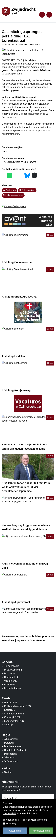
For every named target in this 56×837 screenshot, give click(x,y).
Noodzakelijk (12, 820)
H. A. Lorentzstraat (27, 190)
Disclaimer (9, 673)
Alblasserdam (11, 739)
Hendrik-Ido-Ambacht (15, 750)
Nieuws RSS (10, 702)
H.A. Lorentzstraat (11, 162)
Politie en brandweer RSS (17, 706)
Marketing (11, 823)
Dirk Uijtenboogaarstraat (13, 195)
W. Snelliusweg (28, 162)
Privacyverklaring (13, 670)
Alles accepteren (41, 831)
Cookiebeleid (11, 677)
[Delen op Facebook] (4, 175)
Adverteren (9, 684)
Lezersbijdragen (12, 688)
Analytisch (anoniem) (36, 820)
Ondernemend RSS (14, 713)
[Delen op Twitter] (15, 175)
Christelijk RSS (12, 717)
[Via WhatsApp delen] (9, 175)
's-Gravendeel (11, 761)
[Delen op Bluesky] (27, 175)
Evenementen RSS (14, 721)
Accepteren (15, 831)
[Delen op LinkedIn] (21, 175)
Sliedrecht (9, 757)
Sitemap (8, 724)
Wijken (7, 768)
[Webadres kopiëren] (34, 175)
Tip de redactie (11, 666)
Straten (7, 772)
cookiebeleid (9, 813)
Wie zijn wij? (10, 681)
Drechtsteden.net (13, 746)
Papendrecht (10, 754)
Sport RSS (9, 710)
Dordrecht (9, 743)
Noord (5, 151)
